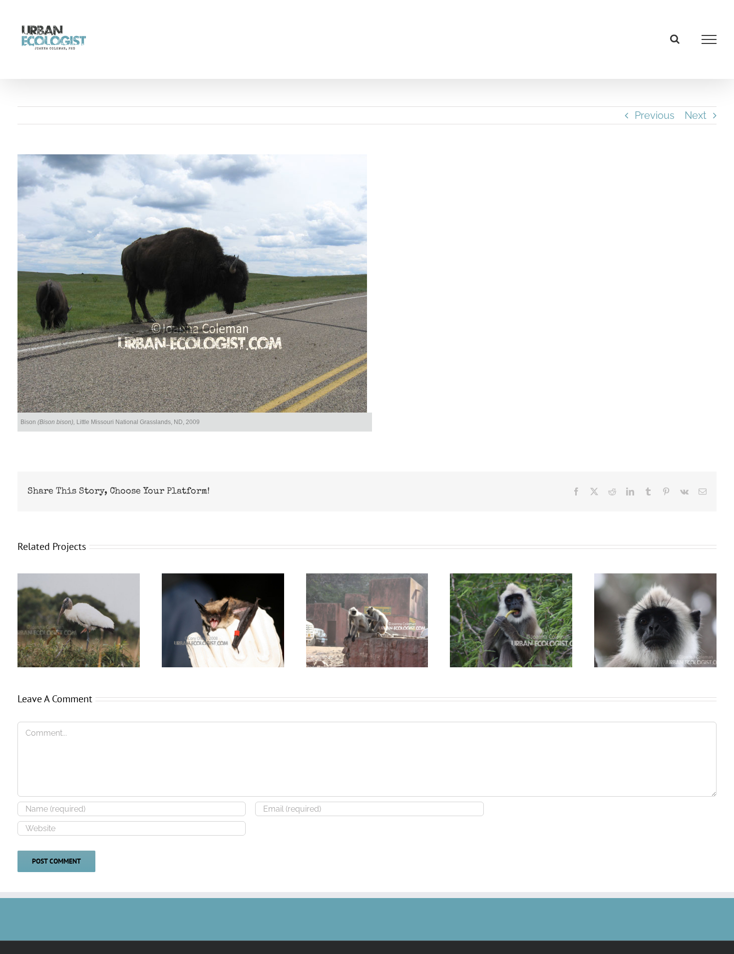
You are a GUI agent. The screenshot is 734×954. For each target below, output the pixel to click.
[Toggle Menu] (709, 39)
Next (696, 115)
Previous (655, 115)
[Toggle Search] (675, 39)
